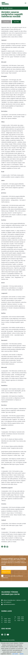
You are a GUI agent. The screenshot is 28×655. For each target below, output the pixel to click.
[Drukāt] (7, 547)
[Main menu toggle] (25, 3)
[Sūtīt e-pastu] (2, 604)
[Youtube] (8, 634)
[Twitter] (5, 547)
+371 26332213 (7, 602)
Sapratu (21, 653)
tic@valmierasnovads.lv (9, 604)
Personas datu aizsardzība (8, 640)
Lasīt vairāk (15, 653)
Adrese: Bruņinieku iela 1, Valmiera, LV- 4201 (14, 600)
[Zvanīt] (2, 602)
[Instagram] (5, 634)
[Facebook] (2, 547)
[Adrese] (2, 600)
